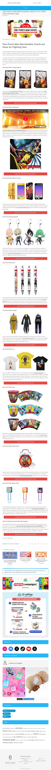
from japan (27, 731)
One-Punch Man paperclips (38, 508)
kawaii (17, 734)
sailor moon (34, 737)
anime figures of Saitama (17, 91)
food (23, 731)
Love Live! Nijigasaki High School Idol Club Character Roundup (10, 562)
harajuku (44, 731)
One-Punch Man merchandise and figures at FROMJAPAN (29, 525)
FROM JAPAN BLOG (14, 3)
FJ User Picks (19, 731)
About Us (41, 759)
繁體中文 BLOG (7, 716)
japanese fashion (11, 734)
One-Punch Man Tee (38, 372)
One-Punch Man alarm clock (26, 475)
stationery (21, 740)
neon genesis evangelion (7, 737)
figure (10, 731)
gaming (33, 731)
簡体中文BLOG (6, 713)
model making (42, 734)
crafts (31, 728)
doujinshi (39, 728)
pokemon (19, 737)
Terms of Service (41, 760)
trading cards (42, 740)
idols (6, 734)
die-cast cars (35, 728)
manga (31, 734)
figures (14, 731)
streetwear (25, 740)
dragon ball (43, 728)
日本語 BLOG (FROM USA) (9, 710)
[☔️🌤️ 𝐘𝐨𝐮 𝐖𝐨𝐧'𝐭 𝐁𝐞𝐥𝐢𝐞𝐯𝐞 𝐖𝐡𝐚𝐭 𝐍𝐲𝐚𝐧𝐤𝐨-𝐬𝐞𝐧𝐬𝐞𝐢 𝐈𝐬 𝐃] (37, 682)
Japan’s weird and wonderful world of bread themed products (41, 560)
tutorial (16, 742)
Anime (6, 15)
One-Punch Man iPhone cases (23, 207)
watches (20, 742)
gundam (37, 731)
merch (11, 538)
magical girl (27, 734)
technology (31, 740)
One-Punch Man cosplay (28, 338)
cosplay (29, 728)
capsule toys (12, 728)
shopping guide (9, 740)
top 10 (37, 740)
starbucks (17, 740)
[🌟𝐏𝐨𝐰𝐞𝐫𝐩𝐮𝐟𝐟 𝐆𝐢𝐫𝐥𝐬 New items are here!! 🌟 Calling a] (14, 682)
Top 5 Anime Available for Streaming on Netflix (25, 559)
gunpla (41, 731)
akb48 (4, 728)
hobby (4, 734)
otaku (14, 737)
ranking (29, 737)
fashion (5, 731)
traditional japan (8, 742)
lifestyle (22, 734)
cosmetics (25, 728)
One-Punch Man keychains (14, 253)
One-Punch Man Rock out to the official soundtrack (14, 130)
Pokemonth (25, 737)
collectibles (7, 538)
